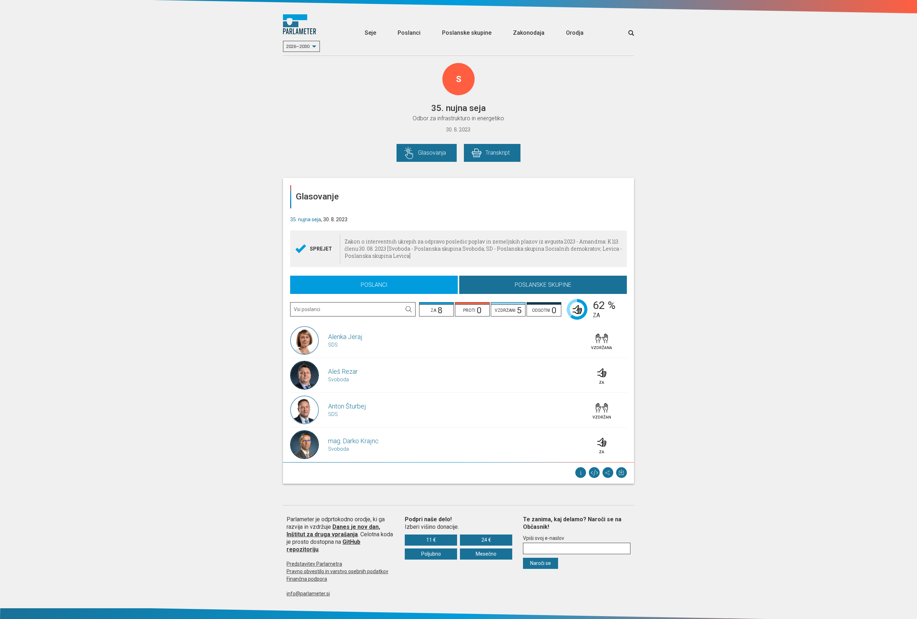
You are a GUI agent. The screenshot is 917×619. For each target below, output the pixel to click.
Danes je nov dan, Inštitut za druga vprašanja (333, 530)
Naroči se (540, 563)
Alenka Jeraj (345, 336)
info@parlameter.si (308, 593)
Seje (370, 32)
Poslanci (409, 32)
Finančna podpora (307, 579)
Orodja (575, 32)
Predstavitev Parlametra (314, 564)
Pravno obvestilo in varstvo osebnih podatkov (337, 571)
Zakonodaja (528, 32)
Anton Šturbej (347, 406)
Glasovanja (432, 152)
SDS (333, 345)
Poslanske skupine (466, 32)
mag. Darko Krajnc (353, 441)
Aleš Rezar (343, 371)
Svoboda (338, 379)
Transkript (497, 152)
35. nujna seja (305, 219)
